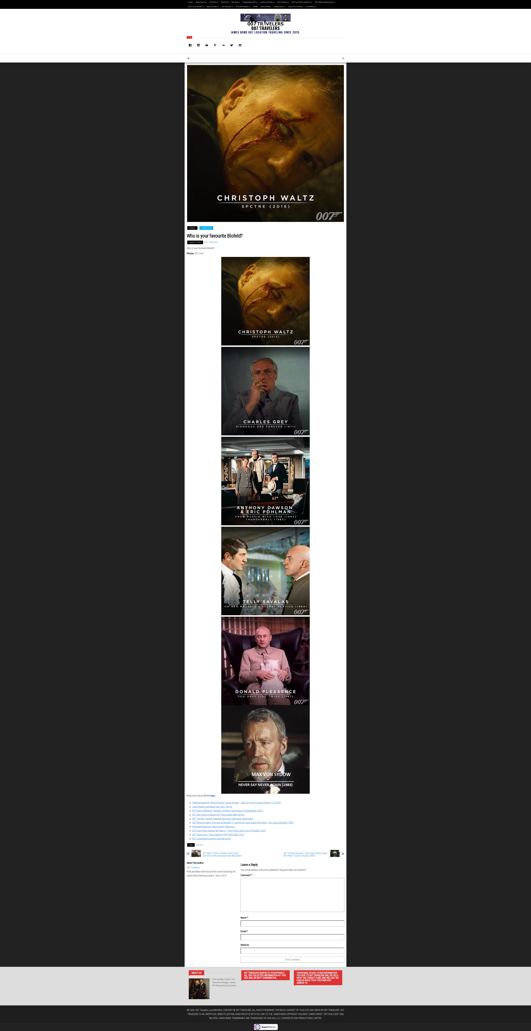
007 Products (226, 7)
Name (244, 917)
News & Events (212, 7)
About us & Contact (295, 7)
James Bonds (200, 2)
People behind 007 (249, 2)
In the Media (310, 7)
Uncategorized (206, 228)
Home (190, 2)
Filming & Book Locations (301, 2)
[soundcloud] (224, 45)
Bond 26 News (266, 7)
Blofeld (199, 844)
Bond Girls (225, 2)
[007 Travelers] (188, 58)
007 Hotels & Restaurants (324, 2)
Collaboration (279, 7)
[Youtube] (240, 45)
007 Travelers (265, 28)
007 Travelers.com (204, 1010)
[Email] (207, 45)
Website (245, 944)
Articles (255, 7)
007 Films (213, 2)
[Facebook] (191, 45)
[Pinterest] (216, 45)
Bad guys (235, 2)
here (213, 795)
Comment (246, 875)
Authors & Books (266, 2)
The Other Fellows (242, 7)
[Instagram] (199, 45)
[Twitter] (232, 45)
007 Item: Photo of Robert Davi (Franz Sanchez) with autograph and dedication (222, 854)
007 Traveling (282, 2)
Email (244, 931)
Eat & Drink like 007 (195, 7)
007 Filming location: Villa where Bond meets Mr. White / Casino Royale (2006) (305, 854)
